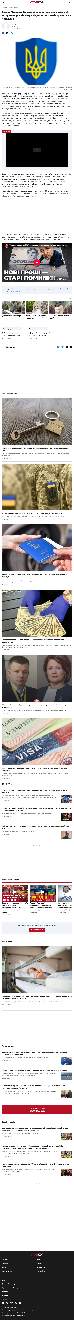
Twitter (6, 291)
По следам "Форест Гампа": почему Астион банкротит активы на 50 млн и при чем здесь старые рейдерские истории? (37, 809)
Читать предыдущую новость (12, 329)
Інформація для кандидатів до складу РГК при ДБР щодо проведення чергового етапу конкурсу (39, 336)
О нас (3, 1280)
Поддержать (38, 930)
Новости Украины (14, 8)
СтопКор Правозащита (9, 1284)
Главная (4, 8)
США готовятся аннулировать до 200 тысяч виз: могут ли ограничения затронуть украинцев (34, 769)
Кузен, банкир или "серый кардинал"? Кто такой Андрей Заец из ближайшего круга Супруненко (35, 1165)
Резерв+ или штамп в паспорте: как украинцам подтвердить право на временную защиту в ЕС (34, 575)
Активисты (5, 1292)
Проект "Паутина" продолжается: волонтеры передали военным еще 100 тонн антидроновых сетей (41, 906)
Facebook (60, 289)
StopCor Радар (7, 1271)
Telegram (54, 289)
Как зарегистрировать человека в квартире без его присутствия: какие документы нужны (35, 449)
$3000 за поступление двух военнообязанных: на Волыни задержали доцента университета (33, 640)
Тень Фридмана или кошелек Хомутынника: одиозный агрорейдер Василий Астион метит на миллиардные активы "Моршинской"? (35, 1129)
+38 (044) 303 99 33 (37, 1111)
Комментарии (11, 347)
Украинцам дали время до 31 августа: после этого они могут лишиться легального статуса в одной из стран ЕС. (34, 1053)
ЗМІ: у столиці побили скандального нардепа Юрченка (11, 335)
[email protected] (19, 1316)
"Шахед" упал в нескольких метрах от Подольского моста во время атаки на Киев (34, 1070)
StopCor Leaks (8, 1122)
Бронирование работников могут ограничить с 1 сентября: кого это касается (32, 513)
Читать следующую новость (38, 329)
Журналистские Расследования (12, 1288)
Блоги (39, 1263)
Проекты (5, 1259)
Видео (39, 1259)
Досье (4, 1267)
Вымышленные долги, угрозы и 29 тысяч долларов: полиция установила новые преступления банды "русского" (34, 1087)
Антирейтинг (41, 1271)
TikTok (18, 291)
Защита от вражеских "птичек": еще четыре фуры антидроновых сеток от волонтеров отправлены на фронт (15, 908)
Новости (5, 1263)
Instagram (12, 291)
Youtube (66, 289)
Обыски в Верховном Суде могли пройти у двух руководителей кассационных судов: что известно (36, 706)
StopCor (14, 24)
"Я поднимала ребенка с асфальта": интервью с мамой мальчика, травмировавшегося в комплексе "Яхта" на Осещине (37, 997)
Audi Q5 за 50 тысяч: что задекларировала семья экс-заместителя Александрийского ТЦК (35, 827)
